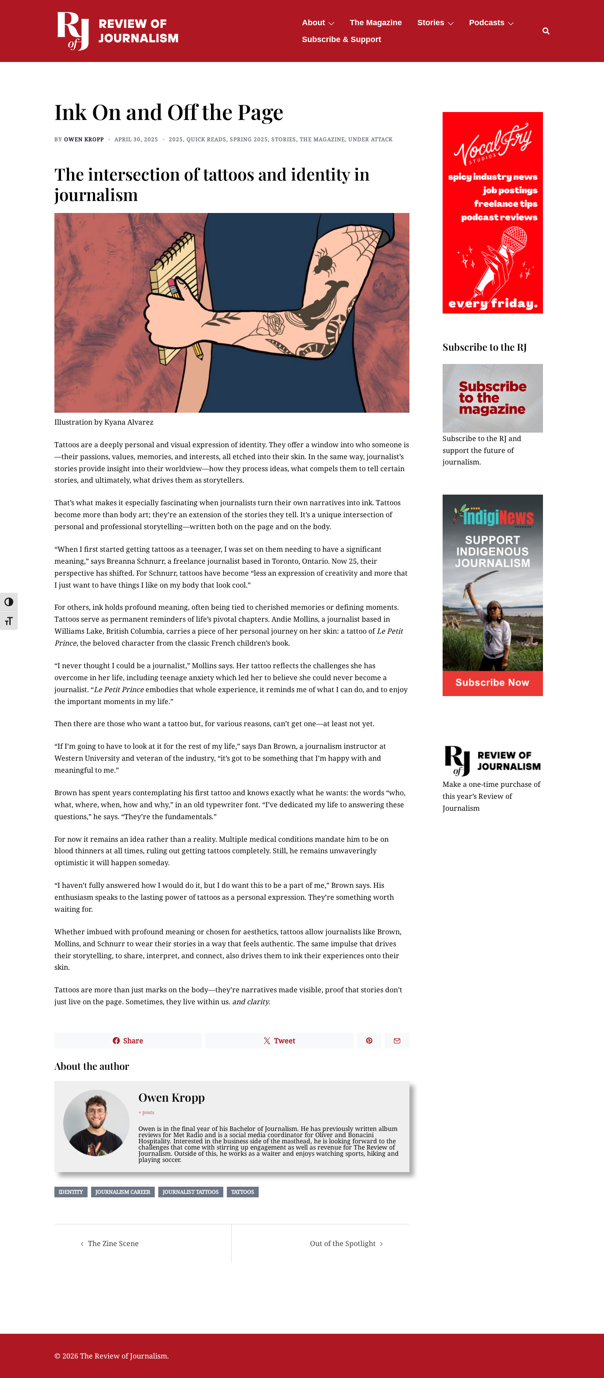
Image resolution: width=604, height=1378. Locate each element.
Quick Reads (206, 139)
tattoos (242, 1192)
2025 (176, 139)
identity (71, 1192)
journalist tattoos (191, 1192)
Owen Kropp (84, 139)
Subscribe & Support (341, 39)
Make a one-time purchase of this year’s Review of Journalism (491, 796)
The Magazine (376, 22)
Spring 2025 (249, 139)
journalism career (123, 1192)
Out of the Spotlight (343, 1243)
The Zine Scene (113, 1243)
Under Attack (370, 139)
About (313, 22)
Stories (430, 22)
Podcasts (487, 22)
